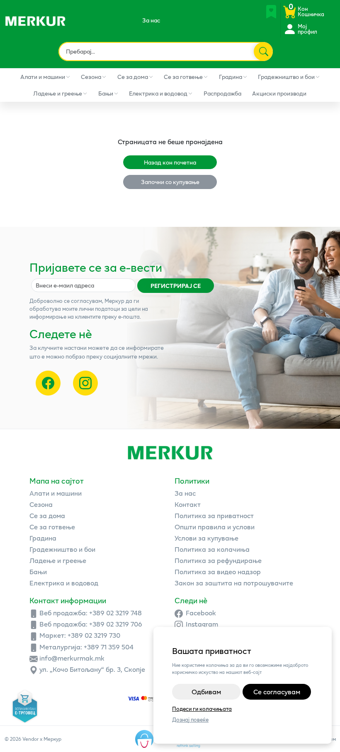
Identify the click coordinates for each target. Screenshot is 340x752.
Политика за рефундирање (218, 560)
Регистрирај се (176, 285)
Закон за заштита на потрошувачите (234, 583)
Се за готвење (183, 76)
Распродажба (222, 93)
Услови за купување (206, 538)
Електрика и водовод (158, 93)
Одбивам (206, 691)
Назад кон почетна (170, 162)
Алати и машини (42, 76)
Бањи (105, 93)
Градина (230, 76)
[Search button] (263, 51)
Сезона (91, 76)
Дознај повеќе (190, 720)
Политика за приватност (214, 515)
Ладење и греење (57, 93)
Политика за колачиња (212, 549)
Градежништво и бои (286, 76)
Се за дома (132, 76)
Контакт (188, 504)
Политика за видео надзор (218, 571)
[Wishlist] (271, 11)
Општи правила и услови (215, 526)
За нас (151, 20)
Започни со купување (170, 181)
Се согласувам (276, 691)
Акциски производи (279, 93)
